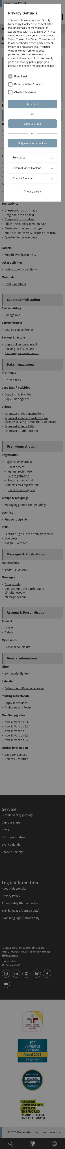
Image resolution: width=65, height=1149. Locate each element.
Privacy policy (32, 191)
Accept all (32, 104)
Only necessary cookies (32, 143)
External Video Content (28, 84)
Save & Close (32, 123)
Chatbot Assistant (25, 92)
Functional (20, 76)
